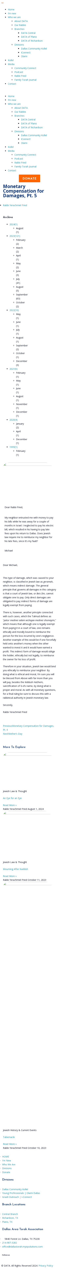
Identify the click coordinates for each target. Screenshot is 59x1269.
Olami (24, 56)
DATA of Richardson (32, 40)
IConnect (25, 52)
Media (11, 64)
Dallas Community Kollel (34, 48)
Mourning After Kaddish (15, 869)
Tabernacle (9, 1137)
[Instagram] (6, 1260)
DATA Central (28, 32)
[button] (29, 90)
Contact (12, 83)
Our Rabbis (20, 25)
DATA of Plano (29, 36)
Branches (19, 29)
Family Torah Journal (25, 79)
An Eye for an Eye (12, 798)
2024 (14, 224)
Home (11, 9)
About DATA (21, 21)
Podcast (18, 72)
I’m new (12, 13)
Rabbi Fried (20, 75)
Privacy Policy (46, 1265)
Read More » (10, 805)
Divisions (19, 44)
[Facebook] (3, 1260)
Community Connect (25, 68)
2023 (15, 235)
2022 (14, 310)
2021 (14, 368)
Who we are (14, 17)
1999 (14, 447)
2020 (14, 419)
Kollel (11, 60)
